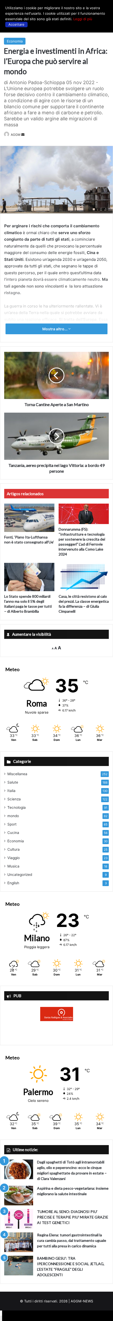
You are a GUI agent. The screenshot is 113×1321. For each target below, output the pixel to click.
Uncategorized (19, 874)
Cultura (13, 849)
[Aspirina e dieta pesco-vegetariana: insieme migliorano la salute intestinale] (18, 1195)
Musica (13, 866)
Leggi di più (82, 19)
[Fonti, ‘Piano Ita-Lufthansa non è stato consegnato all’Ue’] (29, 518)
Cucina (13, 833)
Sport (12, 824)
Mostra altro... (55, 329)
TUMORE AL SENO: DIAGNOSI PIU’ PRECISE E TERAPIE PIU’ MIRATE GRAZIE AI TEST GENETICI (72, 1217)
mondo (13, 816)
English (13, 883)
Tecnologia (16, 807)
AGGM (15, 135)
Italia (11, 791)
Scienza (14, 799)
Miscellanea (17, 774)
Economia (15, 41)
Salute (12, 782)
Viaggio (13, 858)
